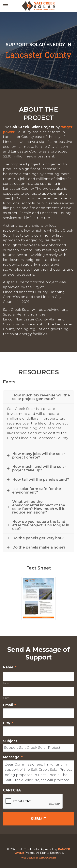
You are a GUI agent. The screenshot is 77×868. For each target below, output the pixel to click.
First (6, 683)
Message (13, 757)
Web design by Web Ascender (38, 858)
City (8, 723)
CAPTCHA (12, 790)
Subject (10, 741)
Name (10, 667)
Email (9, 705)
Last (6, 698)
